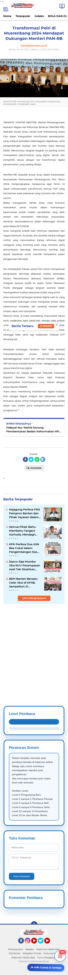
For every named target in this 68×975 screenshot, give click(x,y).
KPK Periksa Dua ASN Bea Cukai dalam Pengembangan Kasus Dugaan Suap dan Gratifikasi (24, 548)
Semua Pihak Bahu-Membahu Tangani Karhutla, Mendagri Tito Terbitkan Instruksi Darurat (22, 530)
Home (7, 16)
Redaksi (29, 949)
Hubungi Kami (51, 953)
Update (47, 326)
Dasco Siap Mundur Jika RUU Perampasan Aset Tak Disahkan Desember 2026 (24, 565)
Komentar (36, 468)
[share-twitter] (31, 459)
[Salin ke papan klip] (42, 459)
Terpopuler (23, 16)
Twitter (42, 945)
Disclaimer (14, 953)
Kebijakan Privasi (32, 953)
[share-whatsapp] (37, 459)
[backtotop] (34, 924)
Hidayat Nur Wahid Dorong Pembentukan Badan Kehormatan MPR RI (33, 429)
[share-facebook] (25, 459)
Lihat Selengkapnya (33, 598)
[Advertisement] (34, 646)
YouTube (36, 945)
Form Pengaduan (47, 957)
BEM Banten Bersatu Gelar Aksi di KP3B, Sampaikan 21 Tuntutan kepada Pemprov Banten (23, 582)
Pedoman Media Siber (48, 949)
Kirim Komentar (21, 876)
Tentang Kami (15, 949)
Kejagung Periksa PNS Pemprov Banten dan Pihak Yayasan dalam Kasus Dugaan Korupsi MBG (24, 513)
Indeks (39, 16)
